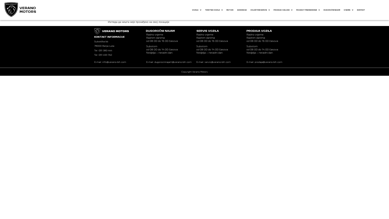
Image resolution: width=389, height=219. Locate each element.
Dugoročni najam (332, 10)
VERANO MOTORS (27, 10)
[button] (196, 10)
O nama (347, 10)
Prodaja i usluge (282, 10)
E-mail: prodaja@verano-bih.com (264, 62)
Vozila (195, 10)
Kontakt (361, 10)
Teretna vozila (212, 10)
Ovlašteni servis (258, 10)
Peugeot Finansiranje (306, 10)
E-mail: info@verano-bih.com (110, 62)
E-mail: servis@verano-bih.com (213, 62)
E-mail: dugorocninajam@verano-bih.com (169, 62)
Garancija (242, 10)
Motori (229, 10)
